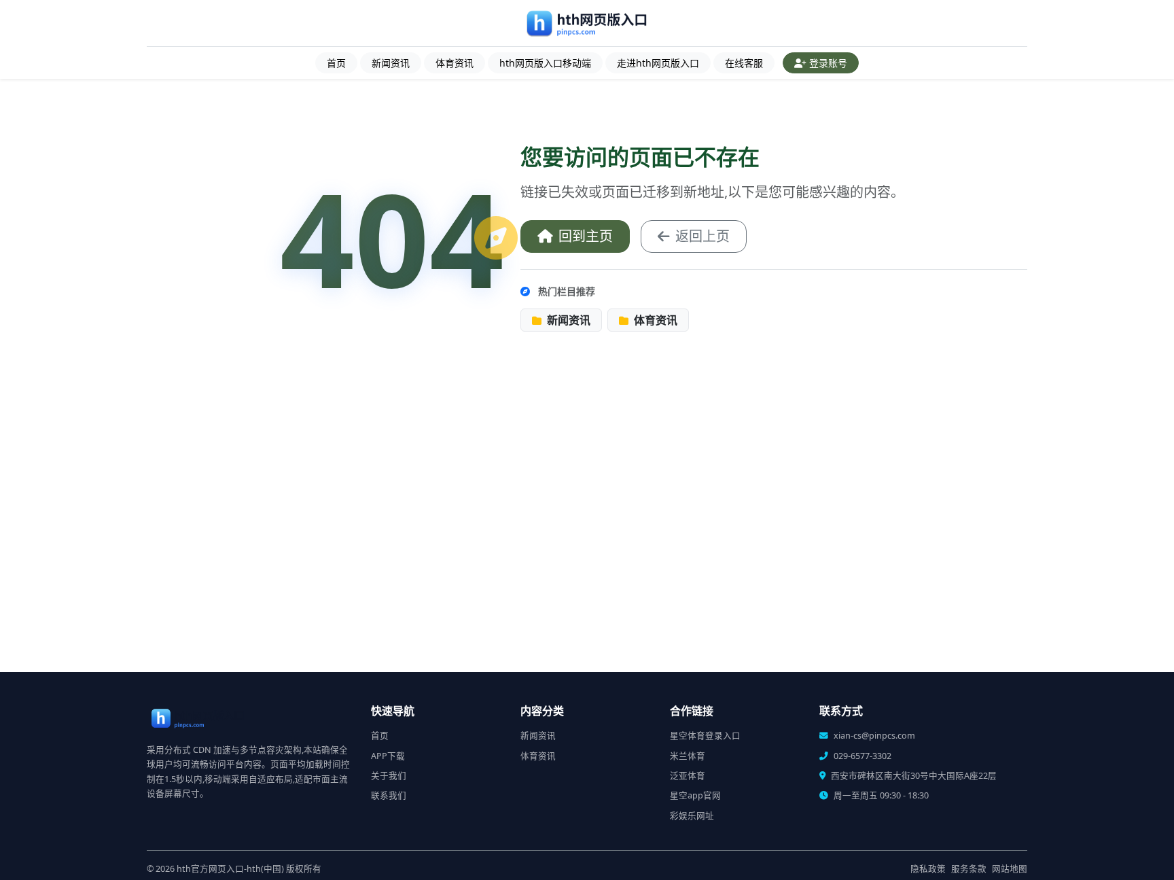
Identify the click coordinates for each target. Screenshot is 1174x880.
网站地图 (1009, 869)
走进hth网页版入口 (658, 62)
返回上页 (702, 236)
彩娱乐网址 (692, 816)
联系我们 (388, 795)
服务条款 (968, 869)
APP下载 (388, 756)
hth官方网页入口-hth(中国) (230, 869)
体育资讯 (454, 62)
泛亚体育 (687, 775)
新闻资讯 (391, 62)
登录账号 (828, 62)
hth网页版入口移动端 (545, 62)
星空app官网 (695, 795)
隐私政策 (928, 869)
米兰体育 (687, 756)
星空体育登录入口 (705, 735)
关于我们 (388, 775)
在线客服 (744, 62)
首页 (336, 62)
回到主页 (585, 236)
